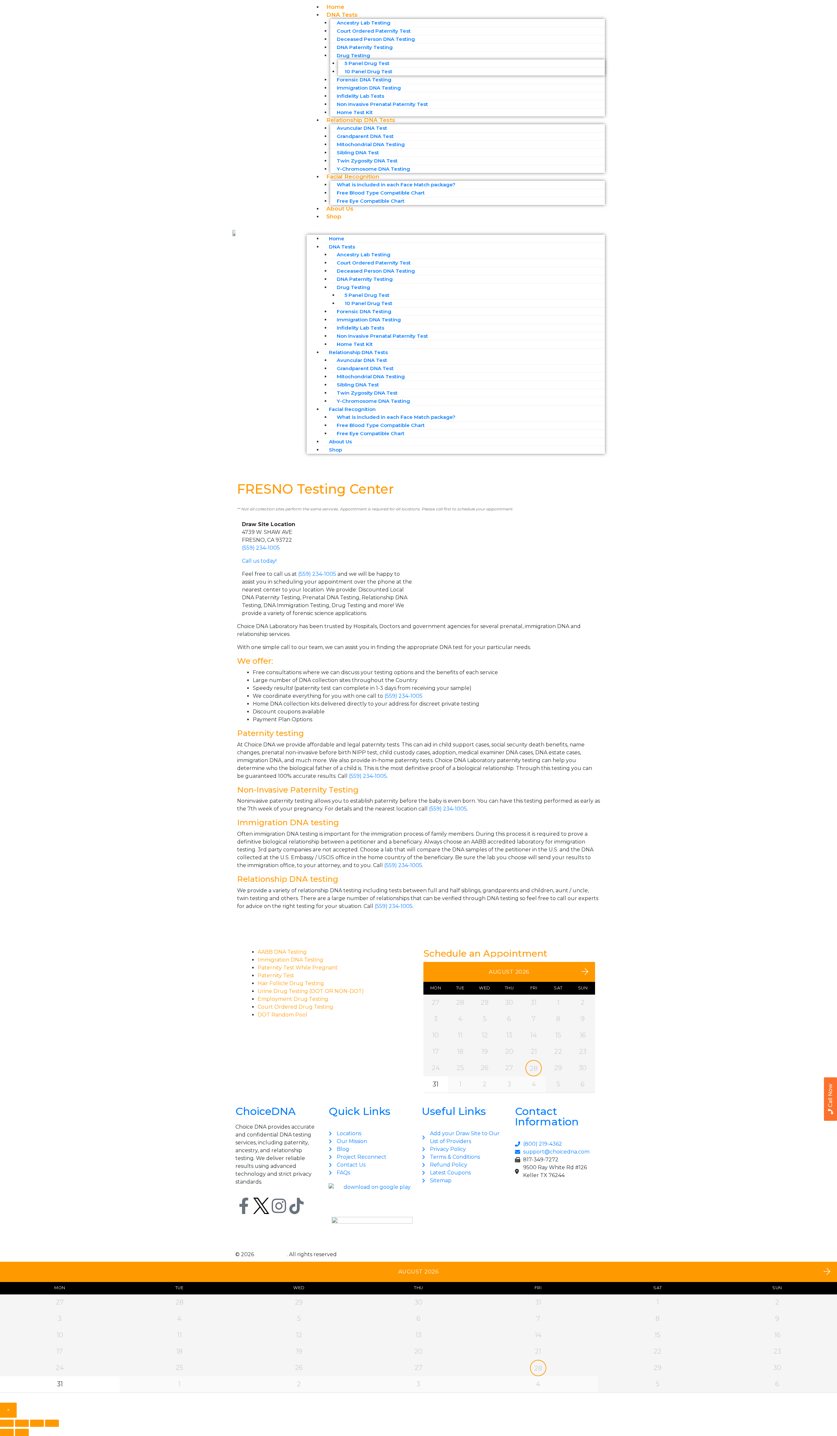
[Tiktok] (296, 1206)
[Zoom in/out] (7, 1423)
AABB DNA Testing (282, 952)
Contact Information (547, 1116)
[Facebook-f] (243, 1206)
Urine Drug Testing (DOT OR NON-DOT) (311, 991)
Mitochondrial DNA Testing (371, 144)
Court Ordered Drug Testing (295, 1007)
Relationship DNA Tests (360, 120)
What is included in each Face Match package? (396, 184)
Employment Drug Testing (293, 999)
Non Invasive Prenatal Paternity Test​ (382, 104)
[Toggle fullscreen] (22, 1423)
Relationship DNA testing (287, 879)
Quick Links (359, 1111)
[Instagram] (279, 1206)
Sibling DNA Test (358, 152)
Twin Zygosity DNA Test (367, 161)
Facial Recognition (352, 176)
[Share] (37, 1423)
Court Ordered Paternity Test (374, 31)
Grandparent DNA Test (365, 136)
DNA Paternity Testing (365, 47)
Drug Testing (353, 55)
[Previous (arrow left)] (7, 1432)
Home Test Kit (355, 344)
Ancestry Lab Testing (363, 23)
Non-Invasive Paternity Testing (298, 790)
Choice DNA (271, 1254)
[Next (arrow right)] (22, 1432)
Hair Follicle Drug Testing (291, 983)
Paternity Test (276, 975)
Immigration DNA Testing (369, 88)
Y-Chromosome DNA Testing (373, 401)
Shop (333, 216)
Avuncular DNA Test (362, 128)
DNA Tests (342, 14)
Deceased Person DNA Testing (376, 39)
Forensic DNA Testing (364, 80)
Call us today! (259, 561)
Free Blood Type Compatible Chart (381, 193)
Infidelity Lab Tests (360, 96)
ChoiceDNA (265, 1111)
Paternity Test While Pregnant (298, 968)
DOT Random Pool (282, 1015)
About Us (340, 441)
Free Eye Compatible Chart (370, 201)
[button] (456, 230)
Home (336, 238)
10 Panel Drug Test (368, 71)
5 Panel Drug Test (367, 63)
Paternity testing (270, 733)
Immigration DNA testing (288, 822)
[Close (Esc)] (52, 1423)
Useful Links (454, 1111)
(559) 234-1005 (261, 548)
